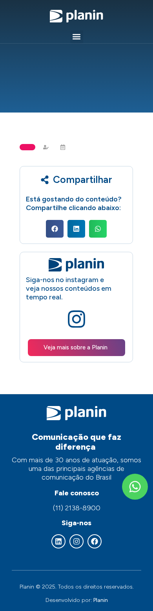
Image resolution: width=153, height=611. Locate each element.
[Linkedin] (58, 541)
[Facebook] (94, 541)
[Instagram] (76, 541)
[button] (76, 36)
